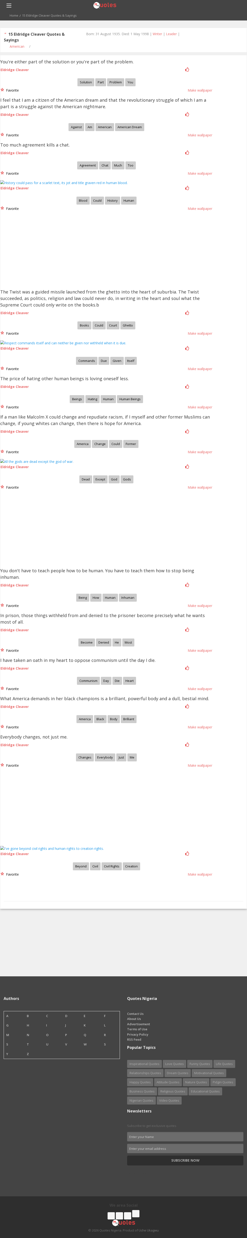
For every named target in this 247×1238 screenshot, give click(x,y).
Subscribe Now (185, 1160)
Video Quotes (169, 1100)
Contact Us (135, 1014)
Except (100, 479)
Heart (129, 681)
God (114, 479)
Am (90, 127)
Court (113, 325)
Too (130, 165)
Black (100, 719)
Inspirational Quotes (144, 1064)
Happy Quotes (140, 1082)
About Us (134, 1019)
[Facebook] (111, 1215)
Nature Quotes (196, 1082)
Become (87, 642)
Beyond (81, 866)
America (83, 444)
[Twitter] (119, 1215)
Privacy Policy (137, 1034)
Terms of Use (137, 1029)
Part (101, 82)
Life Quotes (224, 1064)
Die (117, 681)
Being (83, 597)
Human (129, 200)
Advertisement (138, 1024)
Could (97, 200)
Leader (171, 34)
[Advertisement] (36, 251)
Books (84, 325)
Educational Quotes (205, 1091)
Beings (77, 399)
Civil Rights (111, 866)
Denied (103, 642)
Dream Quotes (177, 1073)
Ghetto (128, 325)
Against (76, 127)
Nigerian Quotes (141, 1100)
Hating (92, 399)
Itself (130, 361)
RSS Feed (134, 1039)
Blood (83, 200)
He (117, 642)
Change (100, 444)
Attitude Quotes (168, 1082)
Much (118, 165)
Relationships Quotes (145, 1073)
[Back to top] (231, 1208)
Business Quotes (142, 1091)
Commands (86, 361)
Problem (116, 82)
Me (132, 757)
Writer (157, 34)
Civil (95, 866)
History (112, 200)
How (96, 597)
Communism (88, 681)
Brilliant (128, 719)
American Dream (129, 127)
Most (128, 642)
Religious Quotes (172, 1091)
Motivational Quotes (209, 1073)
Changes (84, 757)
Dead (86, 479)
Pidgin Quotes (223, 1082)
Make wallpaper (200, 90)
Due (104, 361)
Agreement (88, 165)
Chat (105, 165)
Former (131, 444)
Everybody (105, 757)
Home (14, 15)
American (17, 46)
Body (113, 719)
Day (106, 681)
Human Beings (130, 399)
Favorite (11, 90)
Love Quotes (174, 1064)
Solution (86, 82)
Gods (127, 479)
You (130, 82)
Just (121, 757)
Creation (131, 866)
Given (117, 361)
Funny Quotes (200, 1064)
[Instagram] (127, 1215)
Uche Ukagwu (149, 1230)
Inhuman (127, 597)
